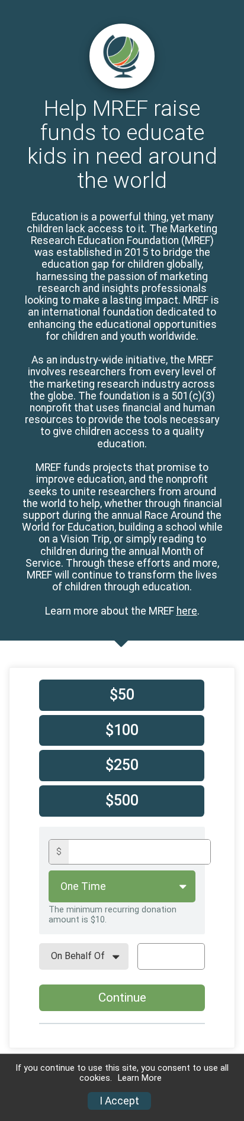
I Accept (119, 1101)
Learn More (140, 1078)
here (186, 611)
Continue (122, 997)
